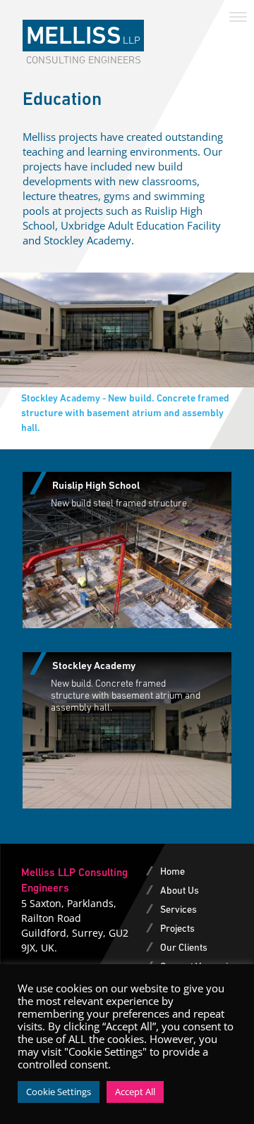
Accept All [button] (135, 1091)
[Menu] (238, 16)
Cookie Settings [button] (58, 1091)
